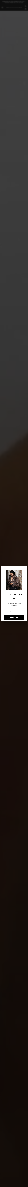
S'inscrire (14, 617)
